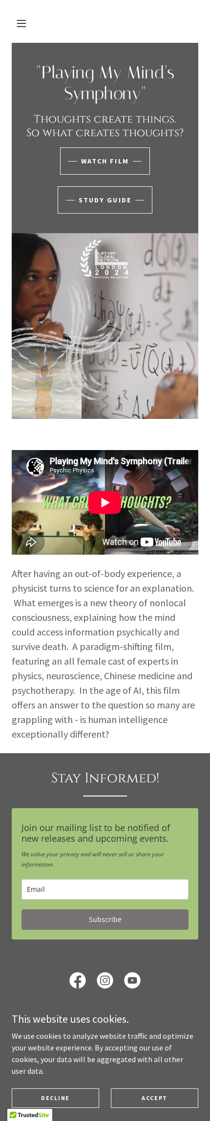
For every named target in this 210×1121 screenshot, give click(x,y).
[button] (21, 23)
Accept (155, 1098)
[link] (105, 96)
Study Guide (105, 200)
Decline (55, 1098)
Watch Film (104, 161)
